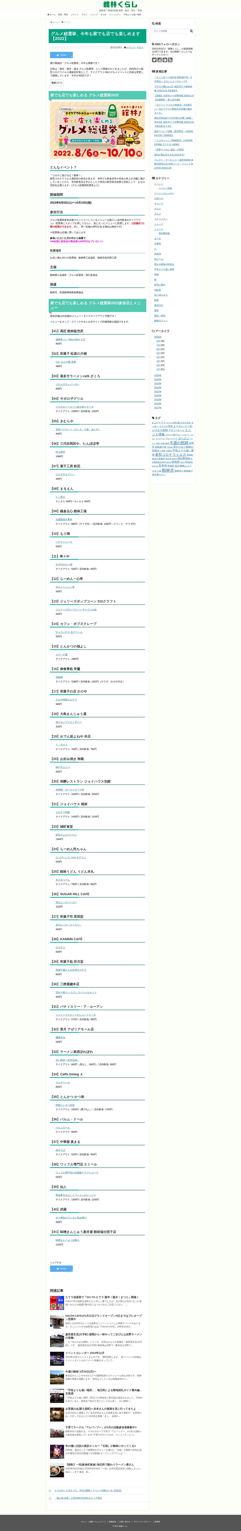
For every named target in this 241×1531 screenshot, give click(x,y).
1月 (158, 369)
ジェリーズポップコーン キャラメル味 (76, 609)
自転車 (157, 290)
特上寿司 (60, 452)
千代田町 (170, 447)
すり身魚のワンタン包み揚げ (71, 1217)
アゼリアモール (176, 430)
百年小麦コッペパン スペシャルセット (76, 992)
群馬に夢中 (159, 285)
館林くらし (120, 4)
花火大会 (155, 466)
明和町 (190, 455)
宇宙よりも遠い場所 (132, 14)
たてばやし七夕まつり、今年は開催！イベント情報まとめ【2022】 (88, 1490)
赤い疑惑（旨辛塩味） (67, 1060)
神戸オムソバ (63, 767)
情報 (156, 274)
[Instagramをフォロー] (159, 60)
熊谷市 (168, 462)
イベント (75, 14)
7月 (158, 345)
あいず (155, 423)
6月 (158, 349)
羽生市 (182, 462)
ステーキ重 (62, 654)
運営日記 (158, 305)
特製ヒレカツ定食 (65, 1105)
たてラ (162, 422)
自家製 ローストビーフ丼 (70, 789)
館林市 (168, 470)
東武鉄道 (155, 459)
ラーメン (183, 438)
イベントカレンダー (164, 193)
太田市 (169, 451)
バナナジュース (64, 542)
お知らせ (158, 198)
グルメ (84, 14)
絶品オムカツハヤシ (66, 835)
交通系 (157, 243)
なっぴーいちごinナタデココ (71, 857)
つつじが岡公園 (173, 423)
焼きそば (60, 1150)
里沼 (177, 466)
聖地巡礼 (189, 462)
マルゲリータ (63, 1082)
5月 (158, 353)
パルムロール (63, 1127)
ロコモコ (60, 947)
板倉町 (162, 458)
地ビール (158, 259)
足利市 (163, 465)
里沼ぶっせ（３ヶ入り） (69, 925)
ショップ (94, 14)
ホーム (52, 14)
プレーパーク (171, 438)
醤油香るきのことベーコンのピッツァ (76, 1195)
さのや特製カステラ (66, 699)
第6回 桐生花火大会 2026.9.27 (169, 155)
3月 (158, 361)
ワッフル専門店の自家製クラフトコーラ (77, 1172)
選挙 (156, 310)
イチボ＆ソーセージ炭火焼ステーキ (75, 407)
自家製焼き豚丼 (64, 519)
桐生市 (174, 459)
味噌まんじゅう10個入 (67, 1240)
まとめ (103, 14)
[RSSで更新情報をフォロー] (170, 60)
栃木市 (168, 459)
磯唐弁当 (60, 1037)
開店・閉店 (63, 14)
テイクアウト (160, 439)
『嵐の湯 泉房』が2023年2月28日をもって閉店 (78, 1498)
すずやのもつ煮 (64, 564)
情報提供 (112, 1522)
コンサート (185, 435)
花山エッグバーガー (66, 902)
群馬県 (175, 462)
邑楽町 (171, 466)
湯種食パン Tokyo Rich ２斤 (70, 339)
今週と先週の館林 (162, 443)
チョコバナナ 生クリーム (69, 632)
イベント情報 (165, 188)
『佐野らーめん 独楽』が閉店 (169, 149)
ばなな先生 (185, 423)
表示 (59, 83)
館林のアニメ (161, 321)
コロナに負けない (173, 435)
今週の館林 (179, 443)
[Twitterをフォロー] (154, 60)
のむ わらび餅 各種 (66, 362)
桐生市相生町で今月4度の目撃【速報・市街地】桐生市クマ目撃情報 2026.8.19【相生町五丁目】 (174, 122)
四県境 (157, 254)
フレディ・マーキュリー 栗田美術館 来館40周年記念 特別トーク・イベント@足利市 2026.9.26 (173, 164)
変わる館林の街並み (164, 264)
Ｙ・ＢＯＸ (62, 744)
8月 (158, 341)
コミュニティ (115, 14)
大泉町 (163, 451)
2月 (158, 365)
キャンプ (158, 203)
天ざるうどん (63, 880)
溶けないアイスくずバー (69, 722)
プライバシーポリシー (142, 1522)
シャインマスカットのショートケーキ (76, 1015)
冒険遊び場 (160, 447)
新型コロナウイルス (170, 454)
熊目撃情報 (164, 233)
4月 (158, 357)
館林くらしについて (98, 1522)
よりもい (178, 426)
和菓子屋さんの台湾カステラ (71, 970)
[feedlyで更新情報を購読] (165, 60)
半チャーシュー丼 (65, 587)
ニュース (158, 229)
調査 (156, 300)
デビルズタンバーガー (67, 384)
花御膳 (59, 677)
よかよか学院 (166, 426)
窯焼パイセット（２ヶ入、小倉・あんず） (78, 429)
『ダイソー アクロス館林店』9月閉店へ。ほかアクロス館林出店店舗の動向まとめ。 (173, 109)
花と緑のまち (161, 295)
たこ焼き (60, 497)
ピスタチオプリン (65, 474)
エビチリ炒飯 (63, 812)
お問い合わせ (124, 1522)
